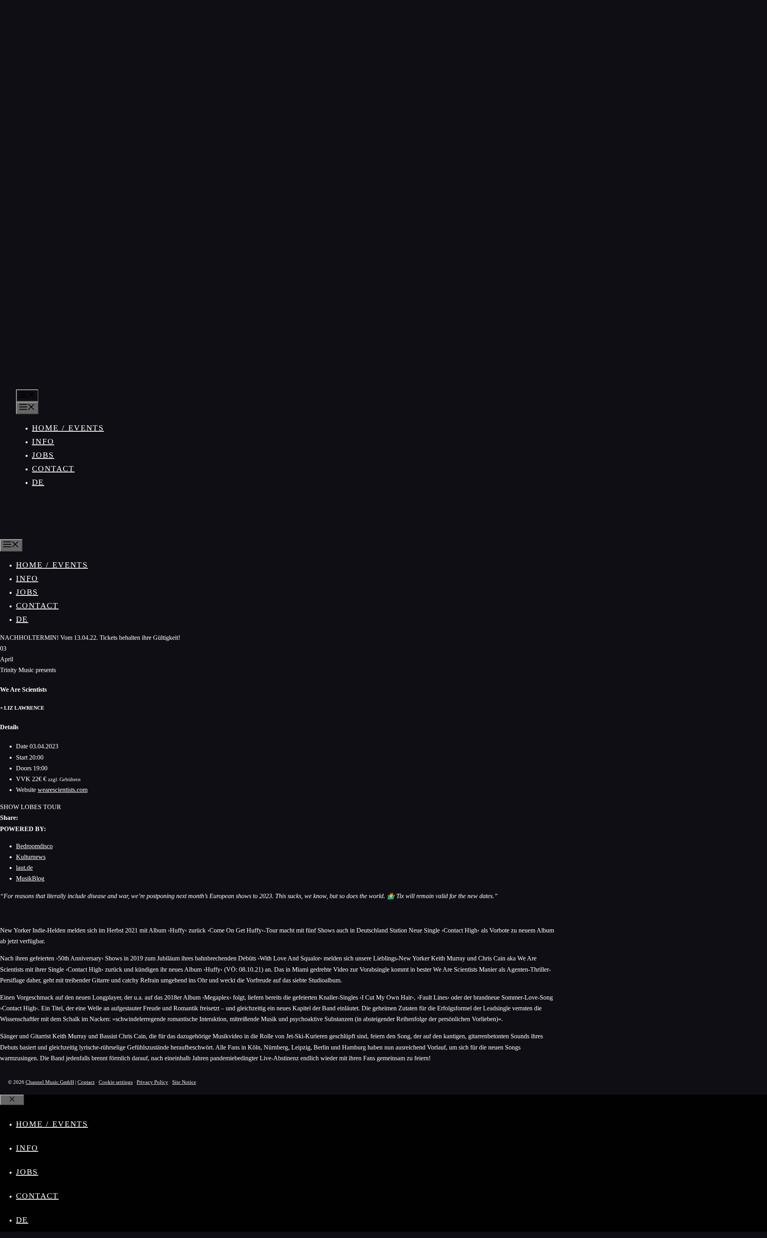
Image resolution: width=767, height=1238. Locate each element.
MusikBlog (30, 878)
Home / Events (68, 427)
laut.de (24, 867)
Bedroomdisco (34, 846)
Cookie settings (116, 1082)
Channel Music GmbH (50, 1082)
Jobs (43, 454)
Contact (53, 468)
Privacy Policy (152, 1082)
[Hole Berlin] (25, 532)
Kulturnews (31, 856)
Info (43, 441)
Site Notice (184, 1082)
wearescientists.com (62, 789)
